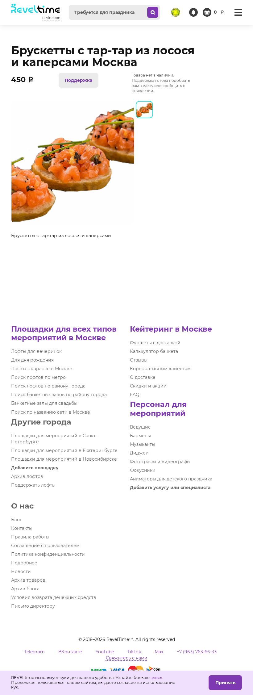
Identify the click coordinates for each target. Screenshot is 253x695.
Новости (21, 571)
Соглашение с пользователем (45, 545)
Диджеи (139, 453)
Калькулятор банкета (154, 351)
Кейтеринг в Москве (171, 328)
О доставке (143, 377)
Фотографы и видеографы (160, 461)
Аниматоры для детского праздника (171, 479)
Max (159, 652)
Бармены (140, 435)
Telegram (34, 652)
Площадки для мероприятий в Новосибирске (64, 459)
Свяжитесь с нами (126, 658)
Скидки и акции (148, 386)
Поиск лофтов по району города (48, 386)
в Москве (51, 17)
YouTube (105, 652)
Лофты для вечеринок (36, 351)
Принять (225, 682)
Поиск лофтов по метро (38, 377)
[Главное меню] (238, 12)
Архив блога (25, 589)
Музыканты (142, 444)
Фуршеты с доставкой (155, 342)
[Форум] (175, 12)
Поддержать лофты (33, 485)
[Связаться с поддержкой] (193, 12)
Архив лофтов (27, 476)
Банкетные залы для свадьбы (44, 403)
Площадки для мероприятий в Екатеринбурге (64, 450)
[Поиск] (152, 12)
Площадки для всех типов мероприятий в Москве (64, 333)
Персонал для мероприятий (158, 408)
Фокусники (143, 470)
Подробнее (24, 563)
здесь (156, 677)
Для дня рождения (32, 360)
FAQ (134, 394)
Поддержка (78, 80)
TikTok (134, 652)
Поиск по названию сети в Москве (50, 412)
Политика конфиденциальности (48, 554)
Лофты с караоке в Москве (41, 368)
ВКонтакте (70, 652)
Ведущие (140, 427)
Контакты (21, 528)
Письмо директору (33, 606)
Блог (16, 519)
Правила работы (30, 537)
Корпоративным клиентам (160, 368)
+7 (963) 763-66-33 (197, 652)
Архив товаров (28, 580)
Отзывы (138, 360)
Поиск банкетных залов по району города (59, 394)
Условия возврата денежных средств (53, 597)
